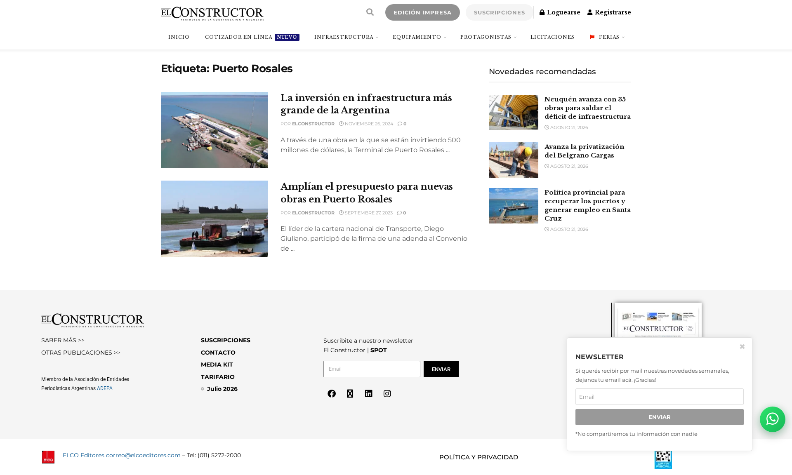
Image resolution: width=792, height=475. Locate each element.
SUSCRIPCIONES (499, 12)
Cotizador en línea (251, 37)
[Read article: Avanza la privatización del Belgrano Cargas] (513, 160)
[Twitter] (350, 394)
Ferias (609, 37)
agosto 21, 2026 (568, 127)
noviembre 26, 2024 (368, 124)
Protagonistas (486, 37)
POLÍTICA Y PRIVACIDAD (478, 457)
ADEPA (105, 388)
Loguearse (562, 12)
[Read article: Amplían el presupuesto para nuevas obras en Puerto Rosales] (214, 219)
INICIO (179, 37)
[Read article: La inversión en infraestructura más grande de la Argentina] (214, 130)
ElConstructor (313, 124)
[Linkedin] (369, 394)
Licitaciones (552, 37)
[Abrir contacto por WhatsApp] (772, 419)
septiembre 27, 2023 (368, 213)
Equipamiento (417, 37)
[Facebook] (331, 394)
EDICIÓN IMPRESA (423, 12)
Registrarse (612, 12)
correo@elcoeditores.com (143, 455)
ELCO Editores (83, 455)
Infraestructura (343, 37)
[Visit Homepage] (212, 12)
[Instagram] (387, 394)
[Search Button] (370, 12)
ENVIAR (659, 417)
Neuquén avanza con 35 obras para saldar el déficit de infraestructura (587, 107)
